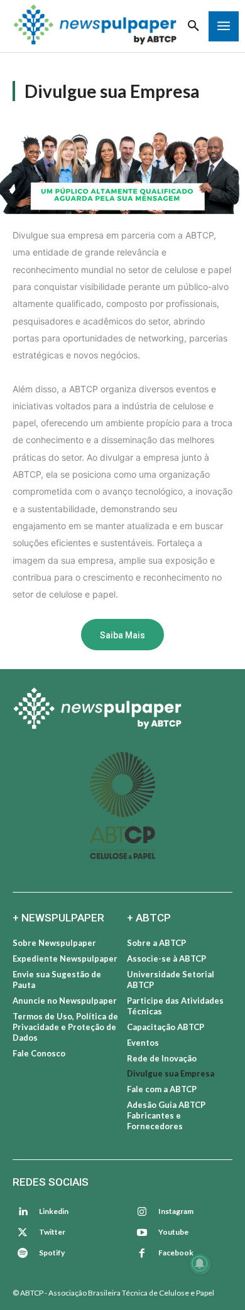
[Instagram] (142, 1212)
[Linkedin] (23, 1212)
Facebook (175, 1252)
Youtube (173, 1232)
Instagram (175, 1211)
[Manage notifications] (200, 1264)
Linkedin (53, 1211)
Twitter (52, 1232)
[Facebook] (142, 1253)
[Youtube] (142, 1233)
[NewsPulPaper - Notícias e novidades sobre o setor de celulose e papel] (122, 710)
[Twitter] (23, 1233)
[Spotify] (23, 1253)
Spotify (52, 1252)
